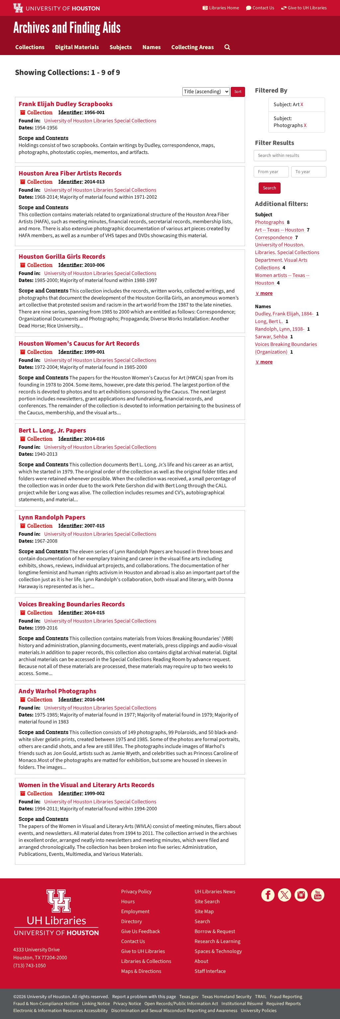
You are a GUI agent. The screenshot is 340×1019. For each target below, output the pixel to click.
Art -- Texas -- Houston (280, 230)
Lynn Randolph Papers (52, 517)
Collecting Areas (192, 47)
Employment (135, 911)
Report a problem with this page (144, 996)
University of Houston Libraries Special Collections (100, 120)
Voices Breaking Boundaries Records (72, 604)
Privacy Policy (136, 891)
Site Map (204, 911)
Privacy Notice (127, 1003)
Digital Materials (77, 47)
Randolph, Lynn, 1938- (280, 329)
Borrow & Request (215, 931)
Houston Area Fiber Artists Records (70, 173)
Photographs (270, 222)
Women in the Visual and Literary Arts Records (86, 785)
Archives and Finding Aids (67, 28)
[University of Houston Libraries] (56, 912)
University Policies (259, 1010)
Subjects (121, 47)
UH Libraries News (215, 891)
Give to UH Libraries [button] (307, 7)
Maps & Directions (141, 971)
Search (202, 921)
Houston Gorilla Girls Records (62, 256)
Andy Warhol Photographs (57, 691)
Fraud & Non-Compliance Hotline (46, 1003)
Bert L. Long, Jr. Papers (52, 430)
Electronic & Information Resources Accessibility (60, 1010)
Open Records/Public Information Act (181, 1003)
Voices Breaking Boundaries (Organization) (286, 348)
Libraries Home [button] (224, 7)
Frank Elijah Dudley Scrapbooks (66, 104)
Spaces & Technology (218, 951)
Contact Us (133, 941)
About (201, 961)
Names (151, 47)
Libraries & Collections (146, 961)
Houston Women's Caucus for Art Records (79, 343)
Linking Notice (96, 1003)
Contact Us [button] (263, 7)
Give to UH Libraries (143, 951)
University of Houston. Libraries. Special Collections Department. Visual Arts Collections (287, 256)
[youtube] (317, 895)
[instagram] (301, 895)
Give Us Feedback (140, 931)
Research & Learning (217, 941)
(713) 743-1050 (29, 965)
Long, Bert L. (269, 321)
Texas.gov (189, 996)
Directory (131, 921)
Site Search (207, 901)
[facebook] (268, 895)
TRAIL (261, 996)
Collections (29, 47)
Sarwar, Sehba (272, 336)
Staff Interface (210, 971)
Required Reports (283, 1003)
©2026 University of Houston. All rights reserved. (61, 996)
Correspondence (274, 237)
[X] (284, 895)
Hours (128, 901)
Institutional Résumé (242, 1003)
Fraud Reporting (286, 996)
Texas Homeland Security (227, 996)
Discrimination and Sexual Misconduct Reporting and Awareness (174, 1010)
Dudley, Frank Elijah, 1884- (284, 313)
